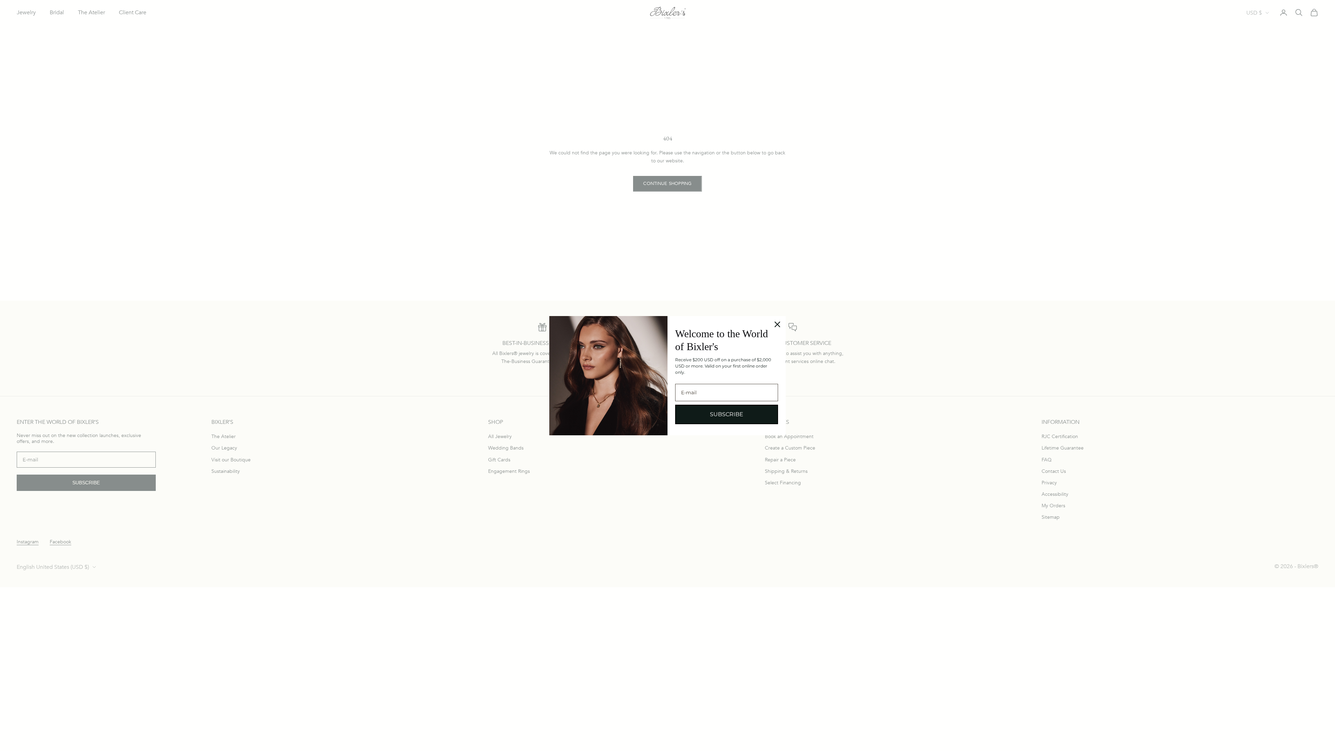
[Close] (777, 324)
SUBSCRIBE (726, 414)
